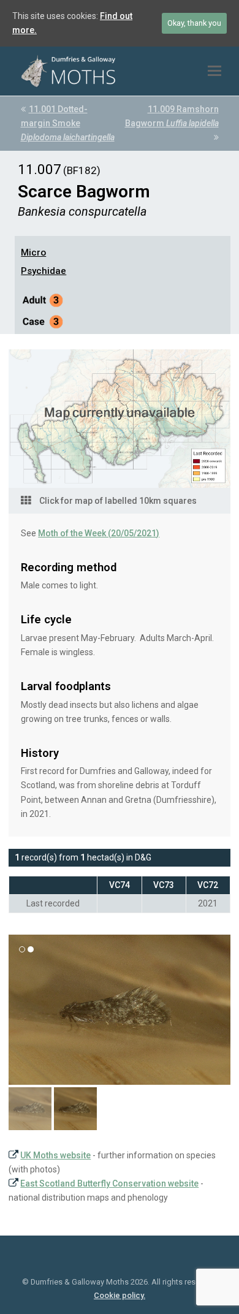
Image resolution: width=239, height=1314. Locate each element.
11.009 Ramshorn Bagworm (172, 116)
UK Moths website (55, 1155)
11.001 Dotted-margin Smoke (68, 123)
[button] (214, 71)
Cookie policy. (119, 1295)
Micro (33, 252)
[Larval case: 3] (43, 323)
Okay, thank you (194, 23)
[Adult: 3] (43, 302)
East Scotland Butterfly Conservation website (109, 1183)
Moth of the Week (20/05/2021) (98, 533)
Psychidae (43, 270)
